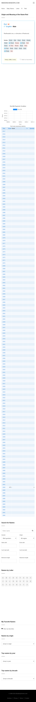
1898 (4, 465)
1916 (4, 414)
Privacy (16, 698)
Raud (19, 40)
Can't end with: (23, 550)
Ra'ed (10, 40)
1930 (4, 375)
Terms (21, 698)
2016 (4, 134)
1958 (4, 296)
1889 (4, 490)
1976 (4, 246)
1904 (4, 448)
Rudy (7, 51)
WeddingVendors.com (10, 3)
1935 (4, 361)
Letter (17, 8)
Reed (12, 43)
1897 (4, 467)
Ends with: (22, 542)
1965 (4, 277)
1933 (4, 366)
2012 (4, 145)
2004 (4, 167)
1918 (4, 409)
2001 (4, 176)
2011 (4, 148)
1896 (4, 470)
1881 (4, 512)
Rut (11, 51)
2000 (4, 179)
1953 (4, 310)
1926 (4, 386)
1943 (4, 338)
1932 (4, 369)
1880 (4, 515)
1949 (4, 322)
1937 (4, 355)
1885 (4, 501)
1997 (4, 187)
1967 (4, 271)
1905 (4, 445)
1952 (4, 313)
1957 (4, 299)
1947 (4, 327)
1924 (4, 392)
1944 (4, 336)
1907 (4, 439)
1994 (4, 195)
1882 (4, 509)
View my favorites (8, 629)
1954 (4, 308)
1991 (4, 204)
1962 (4, 285)
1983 (4, 226)
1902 (4, 453)
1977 (4, 243)
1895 (4, 473)
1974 (4, 252)
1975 (4, 249)
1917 (4, 411)
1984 (4, 223)
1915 (4, 417)
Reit (27, 43)
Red (5, 24)
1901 (4, 456)
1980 (4, 235)
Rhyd (21, 45)
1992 (4, 201)
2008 (4, 156)
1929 (4, 378)
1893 (4, 479)
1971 (4, 260)
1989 (4, 209)
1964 (4, 280)
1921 (4, 400)
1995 (4, 193)
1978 (4, 240)
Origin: (21, 535)
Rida (25, 45)
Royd (16, 48)
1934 (4, 364)
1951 (4, 316)
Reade (28, 40)
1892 (4, 481)
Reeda (17, 43)
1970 (4, 263)
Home (3, 8)
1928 (4, 381)
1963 (4, 282)
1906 (4, 442)
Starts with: (4, 542)
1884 (4, 504)
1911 (4, 428)
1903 (4, 451)
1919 (4, 406)
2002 (4, 173)
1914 (4, 420)
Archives (9, 698)
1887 (4, 495)
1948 (4, 324)
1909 (4, 434)
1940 (4, 347)
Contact (27, 698)
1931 (4, 372)
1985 (4, 221)
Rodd (11, 48)
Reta (12, 45)
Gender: (3, 535)
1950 (4, 319)
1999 (4, 181)
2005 (4, 165)
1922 (4, 397)
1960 (4, 291)
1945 (4, 333)
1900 (4, 459)
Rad (15, 40)
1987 (4, 215)
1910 (4, 431)
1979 (4, 238)
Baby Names (10, 8)
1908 (4, 437)
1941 (4, 344)
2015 (4, 137)
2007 (4, 159)
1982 (4, 229)
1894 (4, 476)
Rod (7, 48)
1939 (4, 350)
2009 (4, 153)
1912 (4, 425)
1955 (4, 305)
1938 (4, 352)
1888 (4, 493)
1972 (4, 257)
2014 (4, 139)
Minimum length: (5, 557)
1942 (4, 341)
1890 (4, 487)
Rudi (25, 48)
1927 (4, 383)
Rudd (20, 48)
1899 (4, 462)
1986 (4, 218)
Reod (5, 45)
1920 (4, 403)
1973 (4, 254)
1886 (4, 498)
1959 (4, 294)
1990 (4, 207)
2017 (4, 131)
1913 (4, 423)
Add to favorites (27, 59)
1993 (4, 198)
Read (23, 40)
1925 (4, 389)
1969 (4, 266)
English (9, 26)
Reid (23, 43)
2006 (4, 162)
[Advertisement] (18, 84)
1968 (4, 268)
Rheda (16, 45)
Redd (5, 43)
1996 (4, 190)
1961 (4, 288)
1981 (4, 232)
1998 (4, 184)
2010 (4, 151)
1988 (4, 212)
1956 (4, 302)
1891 (4, 484)
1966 (4, 274)
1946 (4, 330)
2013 (4, 142)
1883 (4, 507)
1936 (4, 358)
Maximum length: (23, 557)
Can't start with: (5, 550)
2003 (4, 170)
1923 (4, 395)
